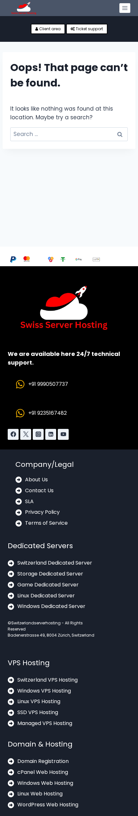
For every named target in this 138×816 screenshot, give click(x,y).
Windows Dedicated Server (51, 606)
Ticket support (89, 29)
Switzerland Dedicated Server (54, 563)
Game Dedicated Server (48, 584)
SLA (29, 501)
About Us (36, 479)
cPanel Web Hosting (42, 772)
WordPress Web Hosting (47, 804)
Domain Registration (43, 761)
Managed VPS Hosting (44, 723)
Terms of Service (46, 523)
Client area (49, 29)
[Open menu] (124, 8)
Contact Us (39, 490)
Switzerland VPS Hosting (47, 680)
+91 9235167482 (47, 413)
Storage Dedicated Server (50, 573)
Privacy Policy (42, 512)
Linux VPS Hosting (38, 701)
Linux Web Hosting (40, 793)
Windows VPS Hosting (44, 690)
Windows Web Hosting (45, 783)
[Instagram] (38, 434)
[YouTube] (63, 434)
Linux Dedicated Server (46, 595)
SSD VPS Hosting (37, 712)
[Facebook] (13, 434)
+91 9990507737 (48, 384)
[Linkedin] (50, 434)
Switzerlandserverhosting (36, 623)
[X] (25, 434)
